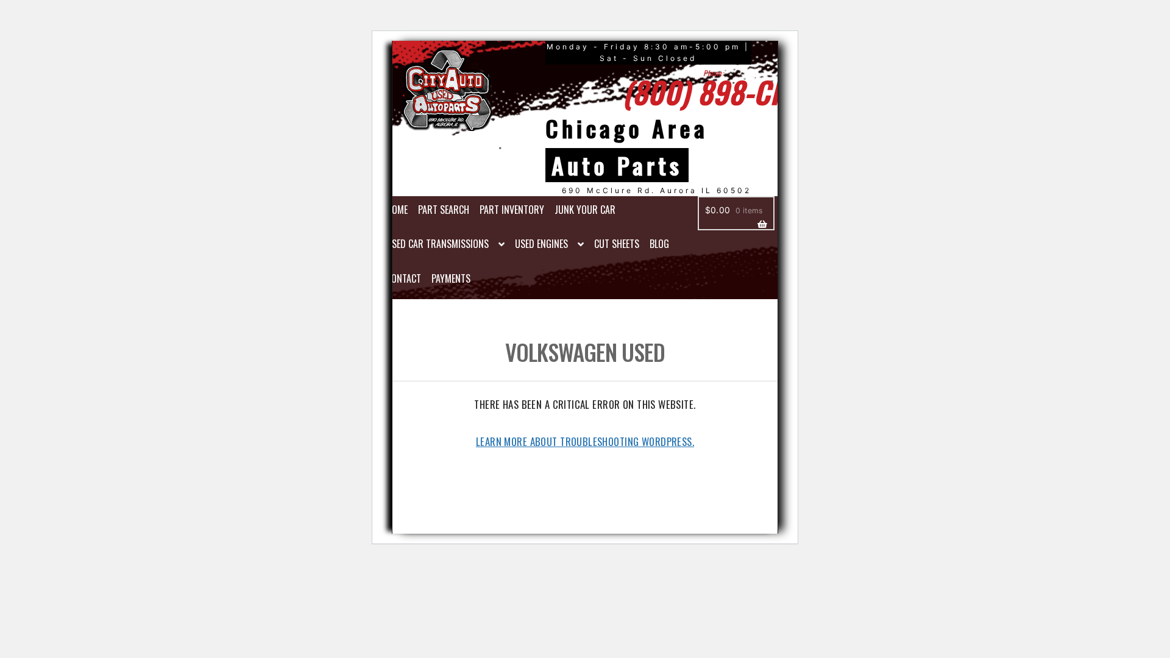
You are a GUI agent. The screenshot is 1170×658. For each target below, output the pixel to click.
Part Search (443, 209)
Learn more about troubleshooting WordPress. (585, 441)
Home (397, 209)
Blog (659, 243)
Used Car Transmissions (437, 243)
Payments (450, 278)
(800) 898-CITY (715, 91)
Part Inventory (512, 209)
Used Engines (541, 243)
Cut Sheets (616, 243)
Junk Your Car (585, 209)
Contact (403, 278)
